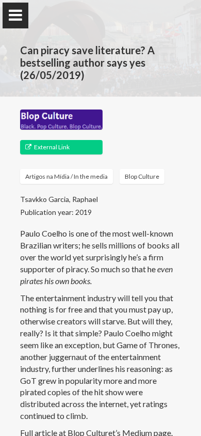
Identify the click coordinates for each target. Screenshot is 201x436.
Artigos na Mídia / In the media (66, 176)
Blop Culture (142, 176)
